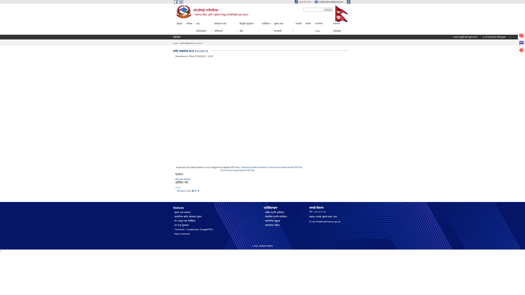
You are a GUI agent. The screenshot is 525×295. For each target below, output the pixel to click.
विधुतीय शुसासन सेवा (247, 27)
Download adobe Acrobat (253, 167)
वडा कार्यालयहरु (201, 27)
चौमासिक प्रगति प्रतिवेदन (276, 216)
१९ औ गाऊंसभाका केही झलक (486, 37)
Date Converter (182, 234)
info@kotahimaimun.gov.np (328, 221)
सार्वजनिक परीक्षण (272, 225)
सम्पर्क (308, 23)
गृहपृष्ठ (179, 23)
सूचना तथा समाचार (182, 212)
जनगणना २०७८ (319, 27)
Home (175, 43)
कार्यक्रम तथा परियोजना (220, 27)
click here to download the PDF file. (285, 167)
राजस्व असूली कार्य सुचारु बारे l (458, 37)
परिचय (189, 23)
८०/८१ (178, 187)
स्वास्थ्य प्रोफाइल (337, 27)
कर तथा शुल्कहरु (181, 225)
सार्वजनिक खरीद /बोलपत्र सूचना (188, 216)
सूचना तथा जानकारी (278, 27)
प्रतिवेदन (266, 23)
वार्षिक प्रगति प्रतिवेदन (274, 212)
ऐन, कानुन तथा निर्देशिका (185, 221)
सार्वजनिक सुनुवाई (272, 221)
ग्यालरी (298, 23)
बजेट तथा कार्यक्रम (183, 179)
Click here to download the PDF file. (237, 170)
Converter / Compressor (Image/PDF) (193, 229)
